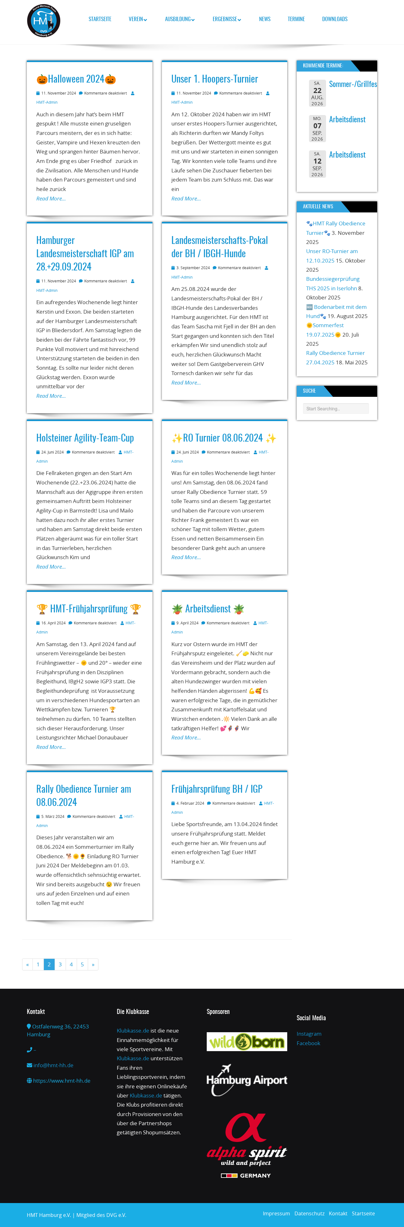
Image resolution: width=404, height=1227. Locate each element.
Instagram (309, 1033)
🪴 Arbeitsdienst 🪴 (208, 609)
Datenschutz (309, 1213)
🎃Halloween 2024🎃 (76, 79)
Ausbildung (178, 19)
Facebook (308, 1043)
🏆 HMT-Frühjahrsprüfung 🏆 (88, 609)
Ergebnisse (225, 19)
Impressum (276, 1213)
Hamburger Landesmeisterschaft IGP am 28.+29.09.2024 (85, 254)
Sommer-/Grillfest (354, 85)
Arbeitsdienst (347, 120)
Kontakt (338, 1213)
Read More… (51, 198)
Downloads (335, 19)
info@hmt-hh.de (53, 1065)
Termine (296, 19)
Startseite (100, 19)
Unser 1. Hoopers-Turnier (214, 79)
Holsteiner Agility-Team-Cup (85, 438)
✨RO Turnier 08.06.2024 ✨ (224, 438)
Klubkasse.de (133, 1030)
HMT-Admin (46, 102)
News (264, 19)
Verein (136, 19)
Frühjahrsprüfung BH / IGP (216, 790)
